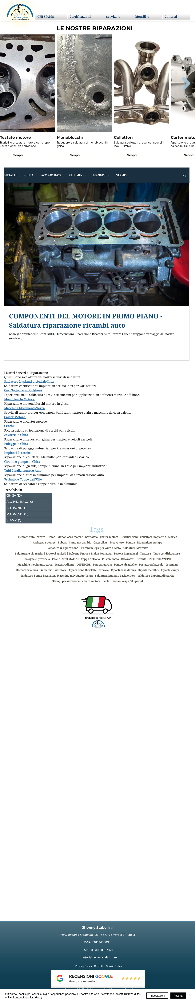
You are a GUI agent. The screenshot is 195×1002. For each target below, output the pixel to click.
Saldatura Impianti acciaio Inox (115, 575)
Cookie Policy (114, 966)
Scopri (18, 155)
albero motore (91, 581)
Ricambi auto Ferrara (31, 536)
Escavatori (127, 559)
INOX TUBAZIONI (160, 559)
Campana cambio (80, 542)
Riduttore (60, 570)
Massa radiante (64, 564)
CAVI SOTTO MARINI (65, 559)
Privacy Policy (83, 966)
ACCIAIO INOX (51, 175)
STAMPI (121, 175)
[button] (118, 16)
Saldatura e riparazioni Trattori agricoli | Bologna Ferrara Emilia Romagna (63, 553)
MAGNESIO (101, 175)
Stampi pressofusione (66, 581)
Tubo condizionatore (166, 553)
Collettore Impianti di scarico (158, 536)
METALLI (10, 175)
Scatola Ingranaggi (126, 553)
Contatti (98, 966)
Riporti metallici (148, 570)
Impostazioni (157, 995)
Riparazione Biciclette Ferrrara (89, 570)
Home (51, 536)
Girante (141, 559)
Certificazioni (129, 536)
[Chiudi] (190, 995)
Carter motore (109, 536)
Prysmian (172, 564)
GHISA (29, 175)
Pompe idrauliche (125, 564)
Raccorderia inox (27, 570)
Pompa (130, 542)
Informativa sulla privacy (27, 997)
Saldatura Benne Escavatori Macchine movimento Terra (57, 575)
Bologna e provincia (37, 559)
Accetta (178, 995)
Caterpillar (100, 542)
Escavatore (117, 542)
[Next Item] (186, 83)
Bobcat (62, 542)
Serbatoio (91, 536)
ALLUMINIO (77, 175)
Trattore (145, 553)
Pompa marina (102, 564)
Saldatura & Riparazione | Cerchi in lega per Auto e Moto (84, 548)
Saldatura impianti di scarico (155, 575)
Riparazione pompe (149, 542)
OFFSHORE (84, 564)
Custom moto (110, 559)
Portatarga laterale (151, 564)
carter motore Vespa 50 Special (123, 581)
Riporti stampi (170, 570)
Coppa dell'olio (90, 559)
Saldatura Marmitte (135, 548)
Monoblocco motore (70, 536)
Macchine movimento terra (35, 564)
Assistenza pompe (44, 542)
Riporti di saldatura (123, 570)
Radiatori (46, 570)
